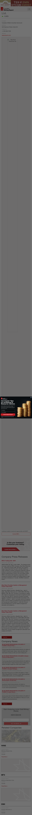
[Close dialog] (31, 397)
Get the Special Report (8, 414)
